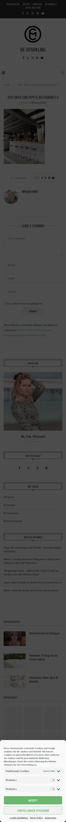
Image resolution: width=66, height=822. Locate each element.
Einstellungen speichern (33, 810)
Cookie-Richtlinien (19, 817)
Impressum (50, 817)
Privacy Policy (36, 817)
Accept (33, 800)
